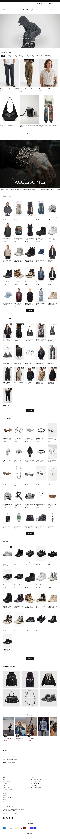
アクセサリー (38, 55)
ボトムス (14, 55)
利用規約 (5, 795)
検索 (4, 777)
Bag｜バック (5, 791)
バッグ (44, 55)
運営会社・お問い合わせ (8, 797)
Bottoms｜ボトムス (7, 783)
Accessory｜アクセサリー (8, 789)
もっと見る (30, 133)
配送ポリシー (5, 799)
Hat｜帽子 (5, 793)
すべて (3, 55)
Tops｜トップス (6, 779)
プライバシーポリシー (35, 781)
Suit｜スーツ (5, 785)
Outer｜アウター (6, 781)
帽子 (49, 55)
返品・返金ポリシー (7, 801)
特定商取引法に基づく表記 (36, 779)
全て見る (30, 310)
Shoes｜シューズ (6, 787)
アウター (20, 55)
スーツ (31, 55)
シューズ (26, 55)
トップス (8, 55)
